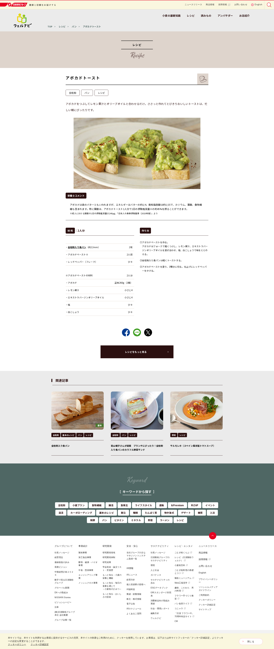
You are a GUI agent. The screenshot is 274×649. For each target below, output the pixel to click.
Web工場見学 (181, 583)
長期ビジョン (61, 567)
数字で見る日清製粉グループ (64, 581)
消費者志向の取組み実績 (160, 602)
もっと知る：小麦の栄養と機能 (112, 576)
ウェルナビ (156, 618)
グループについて (64, 546)
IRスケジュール (134, 608)
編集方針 (155, 613)
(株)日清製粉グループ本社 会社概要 (65, 613)
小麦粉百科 (180, 565)
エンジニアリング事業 (88, 576)
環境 (153, 565)
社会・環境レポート (160, 608)
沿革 (57, 607)
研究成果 (107, 562)
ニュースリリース (193, 4)
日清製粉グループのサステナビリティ (160, 559)
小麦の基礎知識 (171, 15)
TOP (50, 26)
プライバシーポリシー (208, 581)
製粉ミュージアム (183, 578)
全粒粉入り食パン (77, 247)
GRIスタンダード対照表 (161, 594)
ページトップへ (212, 535)
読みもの (206, 15)
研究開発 (107, 546)
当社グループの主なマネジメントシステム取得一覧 (136, 555)
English (258, 4)
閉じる (250, 641)
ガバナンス (156, 575)
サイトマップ (205, 609)
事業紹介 (83, 546)
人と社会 (155, 570)
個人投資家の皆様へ (136, 584)
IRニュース (132, 575)
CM (176, 621)
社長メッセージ (62, 552)
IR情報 (130, 568)
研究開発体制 (109, 557)
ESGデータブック (159, 588)
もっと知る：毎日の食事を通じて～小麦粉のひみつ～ (112, 586)
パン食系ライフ (182, 603)
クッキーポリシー (207, 600)
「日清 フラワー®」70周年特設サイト (184, 615)
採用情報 (222, 4)
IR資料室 (131, 589)
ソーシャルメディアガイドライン (208, 588)
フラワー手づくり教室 (184, 597)
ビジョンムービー (63, 602)
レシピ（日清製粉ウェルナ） (184, 559)
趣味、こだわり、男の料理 (184, 589)
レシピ (191, 15)
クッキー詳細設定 (207, 605)
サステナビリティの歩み (160, 581)
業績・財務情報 (134, 594)
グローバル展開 (62, 588)
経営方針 (131, 579)
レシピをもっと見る (136, 351)
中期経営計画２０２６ (64, 573)
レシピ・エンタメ (184, 546)
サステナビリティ (160, 546)
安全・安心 (132, 546)
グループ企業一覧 (63, 620)
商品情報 (210, 4)
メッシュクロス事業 (88, 583)
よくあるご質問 (134, 613)
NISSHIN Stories (63, 597)
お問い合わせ (240, 4)
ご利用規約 (204, 595)
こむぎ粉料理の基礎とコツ (184, 572)
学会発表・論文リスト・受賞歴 (112, 568)
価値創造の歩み (62, 562)
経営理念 (59, 557)
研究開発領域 (109, 552)
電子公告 (131, 604)
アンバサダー (225, 15)
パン (74, 26)
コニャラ (179, 608)
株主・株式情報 (134, 599)
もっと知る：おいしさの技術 (112, 595)
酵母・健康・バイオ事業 (88, 564)
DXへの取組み (61, 592)
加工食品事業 (84, 557)
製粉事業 (82, 552)
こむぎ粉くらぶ (182, 552)
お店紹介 (244, 15)
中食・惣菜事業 (85, 570)
